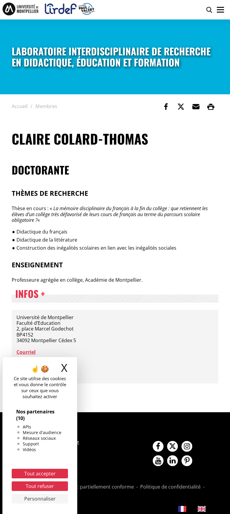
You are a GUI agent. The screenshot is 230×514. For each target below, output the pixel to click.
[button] (195, 106)
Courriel (26, 352)
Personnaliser (40, 498)
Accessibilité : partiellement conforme (91, 487)
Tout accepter (40, 473)
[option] (206, 509)
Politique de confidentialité (170, 487)
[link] (165, 106)
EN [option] (212, 508)
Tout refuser (40, 486)
